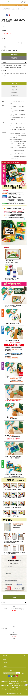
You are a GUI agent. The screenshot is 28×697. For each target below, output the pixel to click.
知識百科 (24, 5)
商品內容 (14, 84)
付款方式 (3, 62)
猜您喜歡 (3, 602)
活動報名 (3, 5)
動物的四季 (23, 9)
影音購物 (17, 5)
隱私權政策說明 (5, 681)
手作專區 (10, 5)
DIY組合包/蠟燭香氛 (5, 9)
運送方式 (3, 70)
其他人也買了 (4, 628)
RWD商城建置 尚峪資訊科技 (14, 693)
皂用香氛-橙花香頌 (14, 634)
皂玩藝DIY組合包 (15, 9)
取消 (23, 673)
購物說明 (14, 87)
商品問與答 (14, 95)
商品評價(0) (14, 92)
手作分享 (14, 89)
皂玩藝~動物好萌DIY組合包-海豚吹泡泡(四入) (14, 608)
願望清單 (14, 58)
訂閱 (18, 673)
